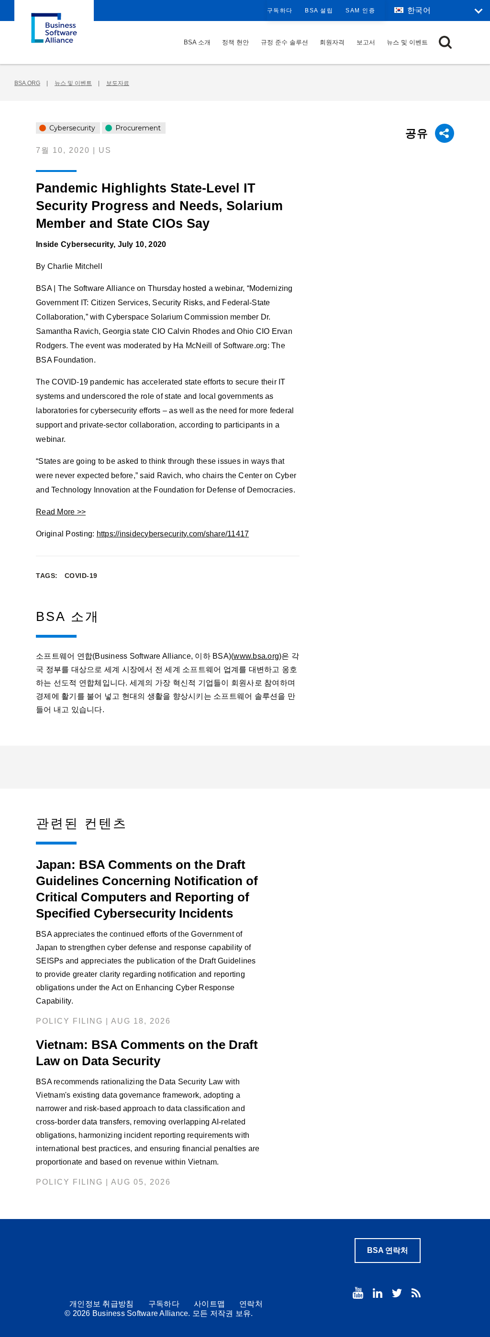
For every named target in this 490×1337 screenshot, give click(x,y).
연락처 (251, 1304)
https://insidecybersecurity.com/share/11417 (173, 534)
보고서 (365, 42)
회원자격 (332, 42)
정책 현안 (235, 42)
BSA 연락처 (387, 1250)
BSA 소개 (197, 42)
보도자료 (117, 83)
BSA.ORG (27, 83)
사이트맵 (209, 1304)
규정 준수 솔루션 (284, 42)
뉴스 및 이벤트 (407, 42)
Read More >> (61, 512)
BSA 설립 (319, 10)
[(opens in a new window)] (358, 1293)
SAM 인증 (360, 10)
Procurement (137, 128)
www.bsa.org (256, 656)
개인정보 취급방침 (101, 1304)
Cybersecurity (71, 128)
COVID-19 (81, 575)
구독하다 (280, 10)
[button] (445, 42)
